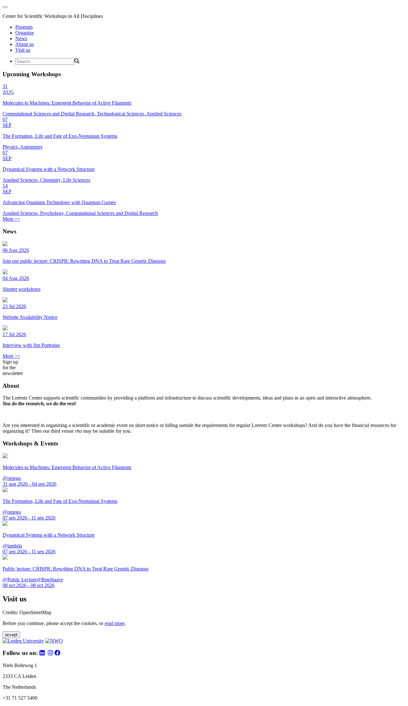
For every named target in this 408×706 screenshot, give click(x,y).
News (21, 38)
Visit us (22, 50)
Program (24, 27)
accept (11, 634)
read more (115, 623)
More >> (11, 219)
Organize (24, 32)
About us (24, 44)
